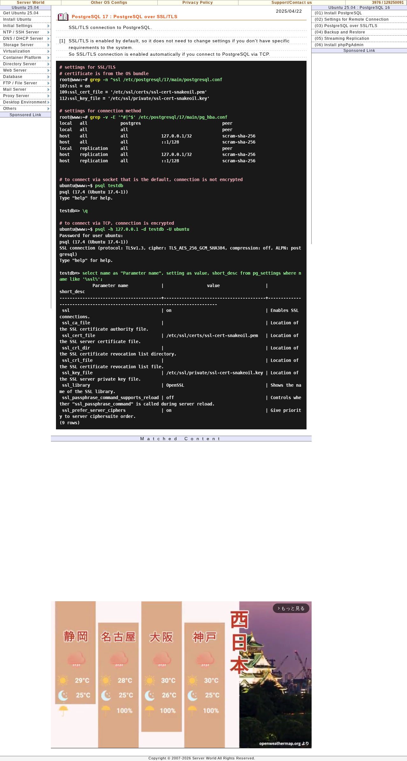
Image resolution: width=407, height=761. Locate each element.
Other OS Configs (109, 2)
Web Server (15, 70)
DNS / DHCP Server (23, 38)
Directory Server (19, 64)
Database (13, 76)
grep (95, 79)
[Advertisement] (25, 212)
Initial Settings (17, 26)
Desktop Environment (24, 102)
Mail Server (14, 89)
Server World (31, 2)
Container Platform (22, 57)
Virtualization (16, 51)
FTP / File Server (20, 83)
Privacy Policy (198, 2)
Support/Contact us (292, 2)
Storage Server (18, 45)
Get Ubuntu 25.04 (21, 13)
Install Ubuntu (17, 19)
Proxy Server (16, 96)
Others (10, 108)
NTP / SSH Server (21, 32)
